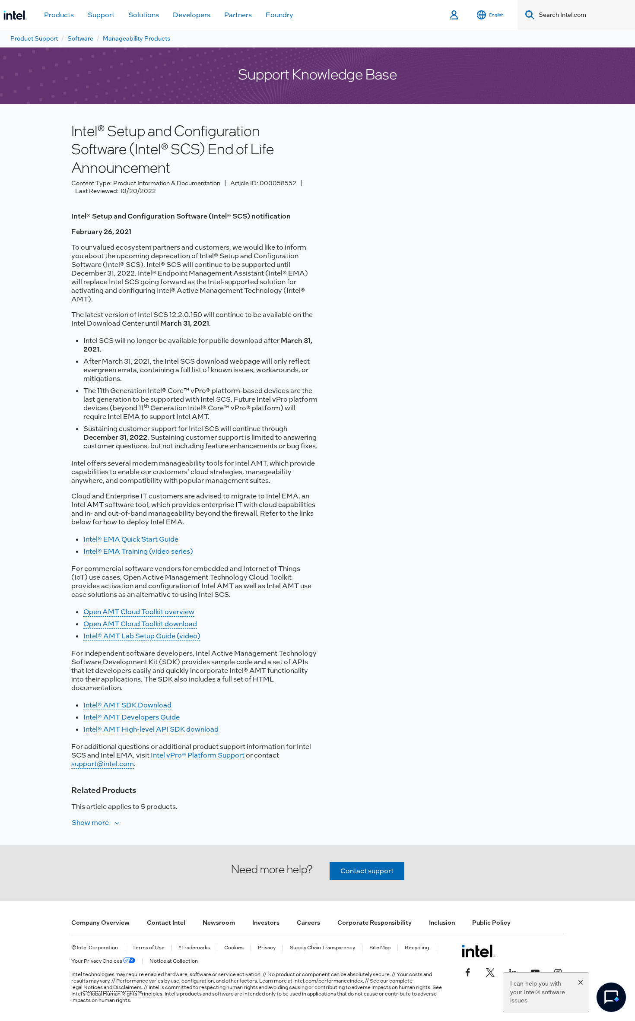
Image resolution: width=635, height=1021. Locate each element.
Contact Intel (166, 922)
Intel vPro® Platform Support (197, 755)
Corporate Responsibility (374, 922)
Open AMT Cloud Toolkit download (140, 623)
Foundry (279, 14)
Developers (191, 14)
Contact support (367, 870)
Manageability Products (136, 38)
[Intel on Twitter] (490, 971)
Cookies (234, 948)
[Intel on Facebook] (468, 971)
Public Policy (491, 922)
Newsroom (219, 922)
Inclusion (442, 922)
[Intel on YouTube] (535, 971)
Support (101, 14)
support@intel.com (102, 763)
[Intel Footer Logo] (478, 951)
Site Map (380, 948)
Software (80, 38)
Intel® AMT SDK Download (127, 705)
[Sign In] (454, 15)
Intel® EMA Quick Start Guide (130, 539)
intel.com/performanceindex (328, 980)
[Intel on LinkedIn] (513, 971)
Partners (238, 14)
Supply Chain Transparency (322, 948)
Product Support (34, 38)
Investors (265, 922)
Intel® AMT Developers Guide (131, 717)
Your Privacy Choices (97, 961)
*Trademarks (194, 948)
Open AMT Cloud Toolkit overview (138, 611)
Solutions (143, 14)
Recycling (417, 948)
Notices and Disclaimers (112, 987)
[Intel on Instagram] (558, 971)
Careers (308, 922)
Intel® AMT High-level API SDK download (151, 729)
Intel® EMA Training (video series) (138, 551)
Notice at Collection (173, 961)
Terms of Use (148, 948)
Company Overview (100, 922)
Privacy (267, 948)
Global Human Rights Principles (124, 993)
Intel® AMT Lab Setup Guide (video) (141, 636)
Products (59, 14)
